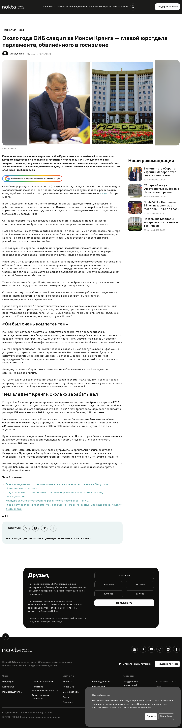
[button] (133, 7)
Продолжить (124, 603)
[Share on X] (26, 528)
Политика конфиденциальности (45, 688)
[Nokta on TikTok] (159, 650)
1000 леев (124, 576)
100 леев (108, 594)
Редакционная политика (40, 697)
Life (123, 7)
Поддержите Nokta (167, 7)
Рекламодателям (12, 692)
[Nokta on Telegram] (142, 650)
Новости (48, 7)
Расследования (78, 7)
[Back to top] (5, 636)
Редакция (8, 682)
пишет (104, 193)
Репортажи (95, 7)
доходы (50, 539)
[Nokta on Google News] (134, 650)
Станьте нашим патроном (137, 664)
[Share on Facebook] (53, 528)
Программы (110, 7)
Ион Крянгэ (65, 539)
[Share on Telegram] (44, 528)
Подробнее (166, 716)
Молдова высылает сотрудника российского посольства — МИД (47, 501)
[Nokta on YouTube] (151, 650)
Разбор (61, 7)
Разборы (68, 702)
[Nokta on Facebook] (176, 650)
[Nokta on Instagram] (168, 650)
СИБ (76, 539)
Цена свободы (71, 692)
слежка (86, 539)
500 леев (109, 585)
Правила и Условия (43, 682)
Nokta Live (68, 687)
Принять (151, 716)
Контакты (8, 687)
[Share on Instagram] (35, 528)
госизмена (36, 539)
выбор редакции (16, 539)
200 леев (140, 585)
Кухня (66, 697)
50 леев (140, 594)
